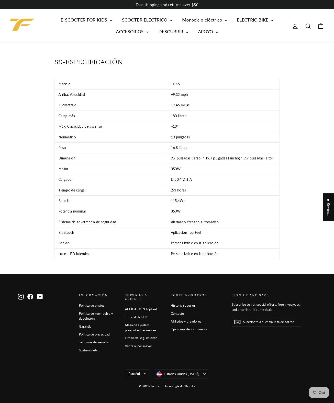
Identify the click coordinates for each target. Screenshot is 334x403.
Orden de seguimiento (141, 338)
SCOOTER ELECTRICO (145, 19)
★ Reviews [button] (328, 207)
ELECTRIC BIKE (253, 19)
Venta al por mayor (138, 346)
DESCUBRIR (171, 31)
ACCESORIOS (130, 31)
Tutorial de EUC (136, 317)
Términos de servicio (94, 342)
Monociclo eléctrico (202, 19)
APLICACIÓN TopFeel (141, 309)
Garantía (85, 326)
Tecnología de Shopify (180, 386)
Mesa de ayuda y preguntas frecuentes (140, 327)
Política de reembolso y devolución (96, 316)
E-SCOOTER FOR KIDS (85, 19)
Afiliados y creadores (186, 321)
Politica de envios (91, 305)
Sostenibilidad (89, 350)
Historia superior (183, 305)
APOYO (206, 31)
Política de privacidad (94, 334)
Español (134, 374)
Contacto (177, 313)
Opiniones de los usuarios (189, 329)
